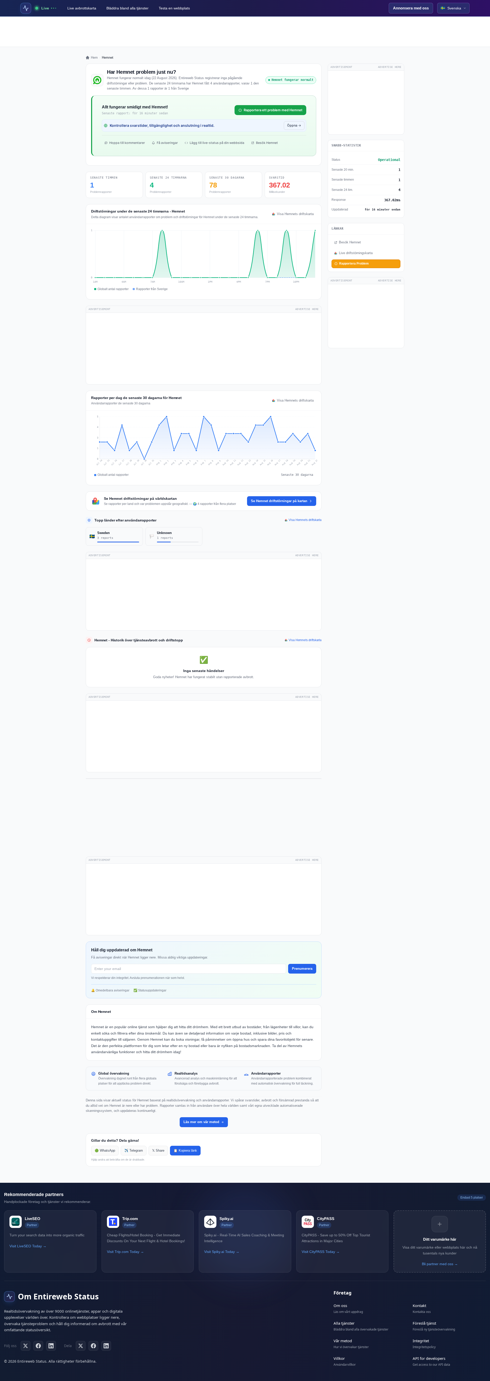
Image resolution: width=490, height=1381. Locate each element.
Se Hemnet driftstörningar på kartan (279, 501)
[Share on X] (80, 1346)
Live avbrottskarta (81, 8)
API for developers (429, 1358)
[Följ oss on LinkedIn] (51, 1346)
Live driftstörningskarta (356, 253)
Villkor (339, 1358)
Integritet (421, 1340)
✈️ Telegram (133, 1150)
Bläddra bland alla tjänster (127, 8)
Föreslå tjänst (424, 1323)
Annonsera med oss (411, 8)
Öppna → (294, 125)
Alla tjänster (344, 1323)
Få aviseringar (167, 143)
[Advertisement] (245, 31)
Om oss (340, 1305)
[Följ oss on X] (25, 1346)
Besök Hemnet (267, 143)
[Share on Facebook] (93, 1346)
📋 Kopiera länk (185, 1150)
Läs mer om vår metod (201, 1122)
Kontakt (419, 1305)
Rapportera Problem (354, 263)
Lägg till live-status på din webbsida (217, 143)
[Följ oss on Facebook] (38, 1346)
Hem (94, 57)
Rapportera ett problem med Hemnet (273, 110)
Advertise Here (307, 309)
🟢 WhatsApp (105, 1150)
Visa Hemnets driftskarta (295, 214)
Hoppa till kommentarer (127, 143)
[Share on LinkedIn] (106, 1346)
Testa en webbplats (174, 8)
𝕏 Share (158, 1150)
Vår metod (343, 1340)
